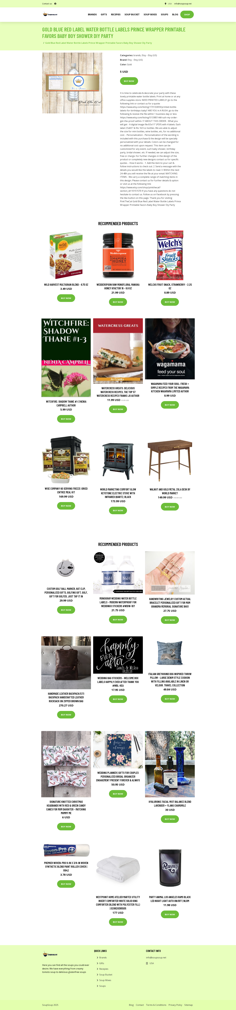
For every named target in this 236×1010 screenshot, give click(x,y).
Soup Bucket (132, 14)
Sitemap (188, 1004)
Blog (175, 14)
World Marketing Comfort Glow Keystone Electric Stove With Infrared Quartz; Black (118, 493)
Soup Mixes (150, 14)
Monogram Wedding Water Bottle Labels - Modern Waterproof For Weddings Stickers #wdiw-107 (118, 602)
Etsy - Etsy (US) (149, 55)
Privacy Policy (175, 1004)
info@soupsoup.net (183, 3)
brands (92, 14)
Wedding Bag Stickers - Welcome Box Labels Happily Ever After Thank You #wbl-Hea (118, 681)
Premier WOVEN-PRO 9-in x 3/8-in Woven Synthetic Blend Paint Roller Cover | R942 (66, 866)
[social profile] (55, 3)
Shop (187, 14)
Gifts (104, 14)
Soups (164, 14)
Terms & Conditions (156, 1004)
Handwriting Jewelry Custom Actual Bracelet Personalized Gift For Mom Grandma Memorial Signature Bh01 (170, 602)
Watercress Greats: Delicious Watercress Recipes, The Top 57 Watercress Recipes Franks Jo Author (118, 391)
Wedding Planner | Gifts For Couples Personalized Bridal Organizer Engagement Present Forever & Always (118, 776)
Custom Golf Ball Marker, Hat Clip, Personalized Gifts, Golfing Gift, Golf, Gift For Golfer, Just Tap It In (66, 592)
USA (170, 3)
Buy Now (129, 81)
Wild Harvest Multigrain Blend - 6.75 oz (66, 284)
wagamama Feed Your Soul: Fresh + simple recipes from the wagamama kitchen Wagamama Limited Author (170, 387)
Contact (140, 1004)
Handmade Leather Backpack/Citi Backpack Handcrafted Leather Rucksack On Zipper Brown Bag (66, 697)
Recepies (115, 14)
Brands (103, 957)
